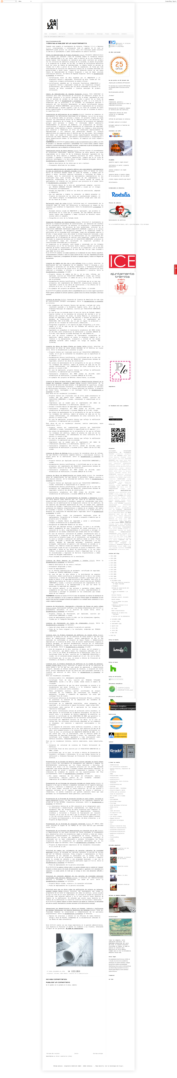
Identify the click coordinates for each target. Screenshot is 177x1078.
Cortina (123, 480)
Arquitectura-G (114, 779)
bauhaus (121, 468)
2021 (112, 556)
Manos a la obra (122, 875)
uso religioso (120, 543)
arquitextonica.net (116, 784)
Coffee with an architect (118, 792)
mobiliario (127, 515)
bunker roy (122, 471)
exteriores (114, 495)
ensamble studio (125, 488)
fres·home (113, 803)
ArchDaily (113, 772)
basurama (112, 786)
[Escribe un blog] (74, 971)
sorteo (125, 536)
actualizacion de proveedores (120, 452)
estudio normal (118, 493)
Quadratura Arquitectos (117, 833)
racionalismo (113, 530)
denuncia (111, 483)
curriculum (112, 482)
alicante (123, 457)
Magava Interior (115, 818)
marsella (111, 512)
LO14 (63, 678)
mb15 (129, 512)
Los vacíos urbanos (116, 816)
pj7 (110, 527)
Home (45, 34)
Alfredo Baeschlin (114, 457)
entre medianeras (120, 490)
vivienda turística (118, 547)
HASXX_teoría (114, 807)
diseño (120, 483)
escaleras (112, 492)
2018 (112, 563)
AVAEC (124, 464)
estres (129, 492)
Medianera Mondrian (123, 884)
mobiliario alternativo (115, 517)
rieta (119, 533)
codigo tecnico (127, 477)
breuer (129, 469)
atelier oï (119, 464)
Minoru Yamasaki (118, 515)
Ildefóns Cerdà (113, 503)
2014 (112, 572)
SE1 (118, 535)
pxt (130, 528)
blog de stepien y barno (117, 790)
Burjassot (128, 471)
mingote (111, 515)
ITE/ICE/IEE (112, 506)
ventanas (120, 546)
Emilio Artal (124, 487)
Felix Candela (127, 495)
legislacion (127, 509)
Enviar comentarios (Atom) (64, 1056)
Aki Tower (114, 608)
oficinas (111, 524)
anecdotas (112, 460)
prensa (120, 528)
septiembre (115, 623)
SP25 (129, 536)
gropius (111, 498)
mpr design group (121, 518)
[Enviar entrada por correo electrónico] (69, 971)
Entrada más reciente (53, 1053)
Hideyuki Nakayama (114, 500)
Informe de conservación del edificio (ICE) (120, 588)
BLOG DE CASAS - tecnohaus (118, 788)
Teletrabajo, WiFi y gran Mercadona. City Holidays (133, 224)
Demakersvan (128, 482)
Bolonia (124, 469)
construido (121, 479)
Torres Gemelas (113, 539)
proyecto (125, 528)
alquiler (114, 458)
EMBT (118, 487)
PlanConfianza (116, 527)
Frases (107, 34)
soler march (120, 536)
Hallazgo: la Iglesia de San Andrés (124, 858)
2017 (112, 565)
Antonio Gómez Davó (114, 461)
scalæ (111, 835)
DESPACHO (93, 51)
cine (117, 477)
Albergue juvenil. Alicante (120, 597)
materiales (117, 512)
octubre (114, 621)
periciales (121, 525)
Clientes (70, 34)
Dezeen (112, 797)
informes (56, 973)
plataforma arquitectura (117, 829)
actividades (112, 451)
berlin (116, 469)
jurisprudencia (126, 507)
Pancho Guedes (119, 524)
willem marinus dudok (123, 549)
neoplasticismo (113, 520)
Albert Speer (127, 455)
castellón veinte (123, 866)
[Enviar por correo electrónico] (72, 971)
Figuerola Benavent (119, 497)
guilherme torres (126, 498)
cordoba (129, 479)
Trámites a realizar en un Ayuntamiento (120, 605)
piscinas (128, 525)
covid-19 (128, 480)
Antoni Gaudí (127, 460)
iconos (129, 501)
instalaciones (113, 504)
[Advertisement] (74, 1039)
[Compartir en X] (76, 971)
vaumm (111, 839)
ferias (111, 497)
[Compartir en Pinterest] (79, 971)
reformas (111, 532)
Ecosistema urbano (115, 801)
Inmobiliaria (115, 34)
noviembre (115, 619)
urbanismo (124, 541)
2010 (112, 635)
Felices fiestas (116, 595)
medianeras (112, 514)
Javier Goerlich (122, 506)
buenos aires (113, 471)
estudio (111, 494)
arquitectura (117, 463)
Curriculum (62, 34)
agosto (114, 626)
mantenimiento (121, 511)
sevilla (111, 536)
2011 (112, 578)
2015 (112, 569)
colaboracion (112, 479)
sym (124, 538)
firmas (129, 497)
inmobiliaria (127, 503)
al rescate (118, 455)
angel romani (119, 460)
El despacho (53, 34)
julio (114, 628)
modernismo (127, 517)
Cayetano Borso (126, 472)
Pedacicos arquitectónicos (118, 827)
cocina (121, 477)
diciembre (115, 580)
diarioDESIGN (114, 799)
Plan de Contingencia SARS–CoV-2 (55, 36)
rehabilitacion (126, 532)
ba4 (117, 466)
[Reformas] (116, 729)
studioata (120, 538)
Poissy (110, 528)
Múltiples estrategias (117, 820)
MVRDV (129, 518)
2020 (112, 558)
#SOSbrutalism (114, 765)
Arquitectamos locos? (116, 775)
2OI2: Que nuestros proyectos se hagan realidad (121, 583)
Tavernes (128, 538)
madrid (114, 511)
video (124, 546)
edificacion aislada (114, 485)
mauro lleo (124, 512)
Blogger (121, 1066)
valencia (120, 544)
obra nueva (115, 522)
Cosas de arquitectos (116, 794)
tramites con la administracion (78, 973)
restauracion (113, 533)
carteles (117, 472)
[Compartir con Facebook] (77, 971)
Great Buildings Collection (118, 805)
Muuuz (111, 822)
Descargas (100, 34)
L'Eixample (115, 586)
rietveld (124, 533)
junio (114, 630)
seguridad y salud (125, 535)
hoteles (129, 500)
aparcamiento (124, 461)
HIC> (111, 809)
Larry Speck (113, 814)
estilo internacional (121, 492)
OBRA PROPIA (63, 973)
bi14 (120, 469)
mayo (113, 632)
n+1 (111, 824)
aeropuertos (119, 454)
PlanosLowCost (127, 527)
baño (119, 466)
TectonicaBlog (114, 837)
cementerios (120, 474)
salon (129, 533)
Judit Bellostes (115, 811)
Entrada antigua (98, 1053)
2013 (112, 574)
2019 (112, 560)
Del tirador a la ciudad (117, 796)
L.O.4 (88, 404)
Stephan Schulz (113, 538)
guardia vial (117, 498)
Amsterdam (128, 458)
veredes (112, 841)
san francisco (112, 535)
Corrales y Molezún (114, 480)
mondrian (111, 518)
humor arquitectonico (117, 501)
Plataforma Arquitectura (117, 831)
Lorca (110, 511)
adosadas (111, 454)
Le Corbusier (117, 509)
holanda (123, 500)
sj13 (115, 536)
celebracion (112, 474)
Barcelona (123, 466)
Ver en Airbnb (113, 224)
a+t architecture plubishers (119, 766)
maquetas (128, 511)
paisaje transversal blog (118, 826)
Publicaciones (79, 34)
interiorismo (127, 504)
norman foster (123, 520)
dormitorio (128, 483)
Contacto (124, 34)
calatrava (111, 472)
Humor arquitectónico (118, 610)
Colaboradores (90, 34)
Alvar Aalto (121, 458)
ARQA (111, 773)
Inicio (76, 1053)
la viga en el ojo (115, 812)
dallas (120, 482)
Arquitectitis (114, 777)
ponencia (115, 528)
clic (92, 46)
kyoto (110, 509)
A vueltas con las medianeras (121, 616)
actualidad (127, 451)
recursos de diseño (124, 530)
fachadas (120, 495)
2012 (112, 576)
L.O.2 (59, 355)
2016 (112, 567)
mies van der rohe (124, 514)
